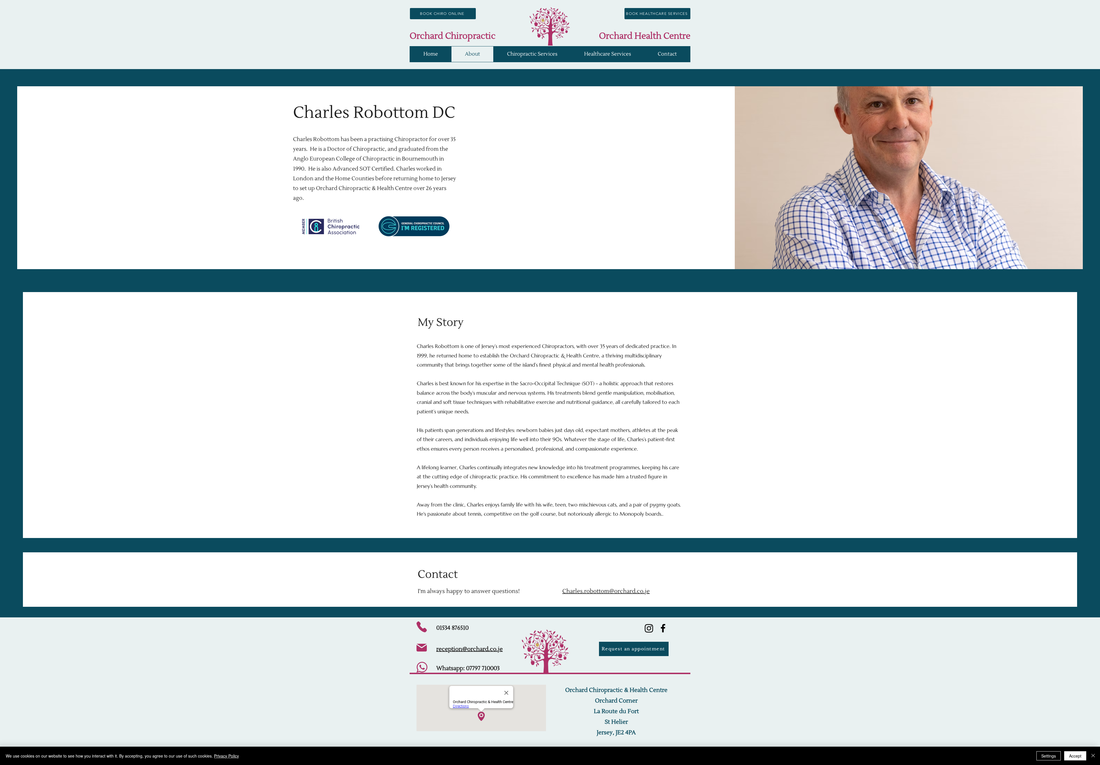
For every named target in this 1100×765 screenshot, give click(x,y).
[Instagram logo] (649, 628)
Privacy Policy (226, 756)
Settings (1048, 756)
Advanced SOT (351, 168)
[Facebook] (663, 628)
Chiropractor (411, 139)
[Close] (1093, 755)
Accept (1075, 756)
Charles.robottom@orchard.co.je (606, 591)
